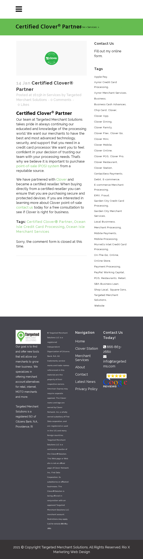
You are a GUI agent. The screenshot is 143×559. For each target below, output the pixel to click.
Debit (97, 179)
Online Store (102, 260)
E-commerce (111, 179)
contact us (24, 207)
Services (54, 95)
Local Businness (104, 221)
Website (99, 305)
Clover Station (86, 348)
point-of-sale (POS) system (37, 166)
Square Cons (118, 289)
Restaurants (109, 278)
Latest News (85, 382)
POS (97, 278)
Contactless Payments (108, 173)
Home (80, 341)
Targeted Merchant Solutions (106, 297)
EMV (97, 195)
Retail (122, 278)
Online (114, 255)
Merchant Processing (107, 227)
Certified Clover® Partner (49, 222)
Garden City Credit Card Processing (109, 203)
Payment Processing (107, 266)
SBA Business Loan (106, 283)
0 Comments (60, 100)
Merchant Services (83, 358)
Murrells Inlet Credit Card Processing (110, 247)
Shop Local (101, 289)
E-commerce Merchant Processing (109, 187)
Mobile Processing (105, 239)
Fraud (105, 195)
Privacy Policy (86, 389)
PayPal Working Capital (109, 272)
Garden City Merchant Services (108, 213)
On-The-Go (101, 255)
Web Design (80, 552)
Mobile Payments (105, 233)
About (80, 367)
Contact (81, 374)
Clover (61, 179)
